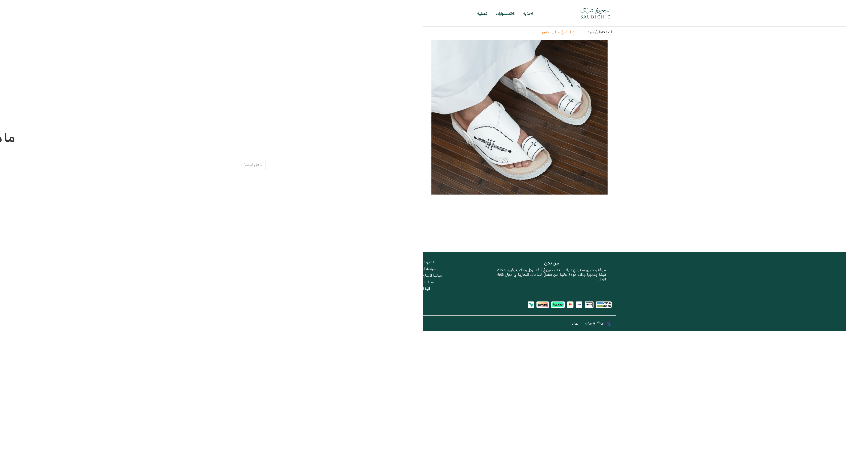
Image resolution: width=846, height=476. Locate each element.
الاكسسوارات (505, 13)
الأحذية (528, 13)
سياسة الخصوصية (423, 269)
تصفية (482, 13)
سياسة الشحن (423, 282)
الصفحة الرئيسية (600, 32)
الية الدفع (423, 288)
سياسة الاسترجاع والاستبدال (423, 275)
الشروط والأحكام (423, 262)
